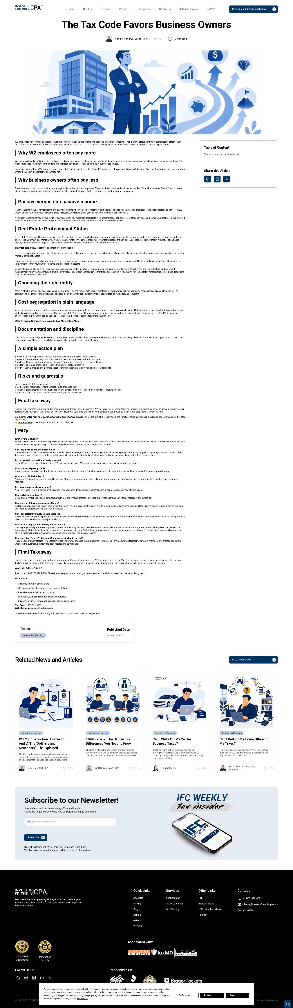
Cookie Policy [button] (146, 995)
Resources (145, 9)
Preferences (184, 995)
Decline (207, 995)
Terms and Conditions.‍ (75, 847)
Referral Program (188, 9)
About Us (87, 9)
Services (105, 9)
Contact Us (165, 9)
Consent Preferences (267, 1000)
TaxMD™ (210, 9)
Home (71, 9)
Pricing (123, 9)
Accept (233, 995)
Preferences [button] (82, 999)
